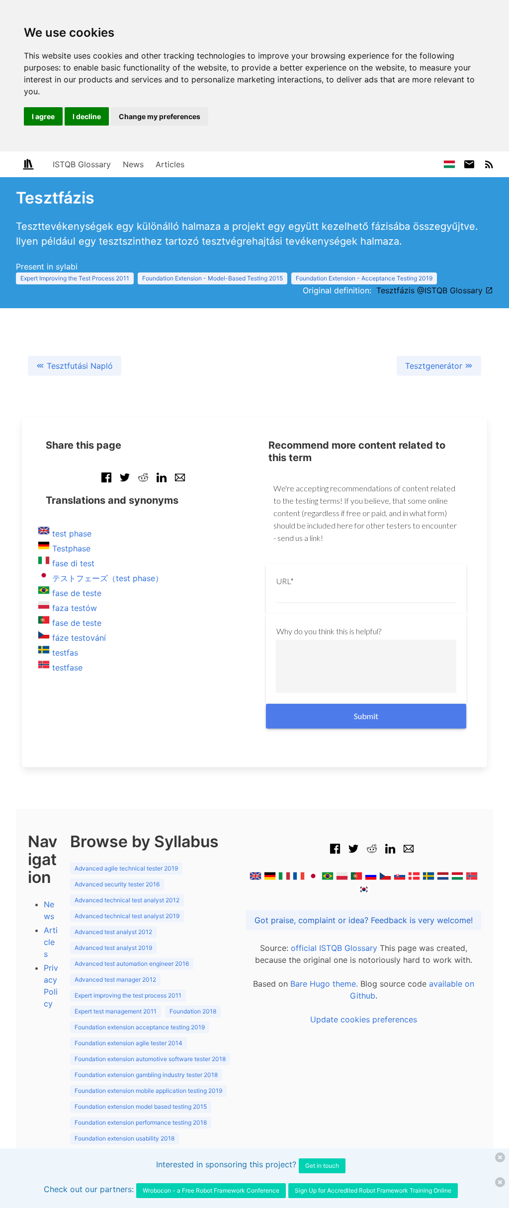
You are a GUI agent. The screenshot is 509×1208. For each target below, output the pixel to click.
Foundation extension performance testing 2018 (141, 1122)
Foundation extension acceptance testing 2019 (140, 1027)
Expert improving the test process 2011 (128, 995)
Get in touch (322, 1165)
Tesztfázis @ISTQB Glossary (430, 290)
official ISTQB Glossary (334, 948)
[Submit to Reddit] (143, 482)
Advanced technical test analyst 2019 (127, 916)
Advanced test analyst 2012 (113, 932)
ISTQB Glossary (82, 164)
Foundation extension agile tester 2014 (128, 1043)
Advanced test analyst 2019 (113, 947)
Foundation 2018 (193, 1011)
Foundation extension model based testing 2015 (141, 1106)
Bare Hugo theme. (324, 984)
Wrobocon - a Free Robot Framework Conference (211, 1190)
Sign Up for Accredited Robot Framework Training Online (373, 1190)
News (133, 164)
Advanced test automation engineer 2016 (132, 963)
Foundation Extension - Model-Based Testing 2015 (212, 278)
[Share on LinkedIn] (162, 482)
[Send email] (180, 482)
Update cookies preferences (363, 1019)
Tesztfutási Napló (78, 366)
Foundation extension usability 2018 (124, 1138)
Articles (170, 164)
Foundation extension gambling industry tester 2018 (146, 1074)
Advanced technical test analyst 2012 (127, 900)
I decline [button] (87, 116)
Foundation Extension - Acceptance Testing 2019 (364, 278)
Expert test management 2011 (116, 1011)
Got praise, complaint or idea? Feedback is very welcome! (363, 920)
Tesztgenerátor (435, 366)
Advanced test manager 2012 (115, 979)
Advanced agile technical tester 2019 (126, 868)
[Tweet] (125, 482)
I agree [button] (43, 116)
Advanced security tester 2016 (117, 884)
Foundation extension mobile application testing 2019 (148, 1090)
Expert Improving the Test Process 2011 (74, 278)
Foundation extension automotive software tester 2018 (150, 1059)
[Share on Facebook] (106, 482)
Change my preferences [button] (159, 116)
